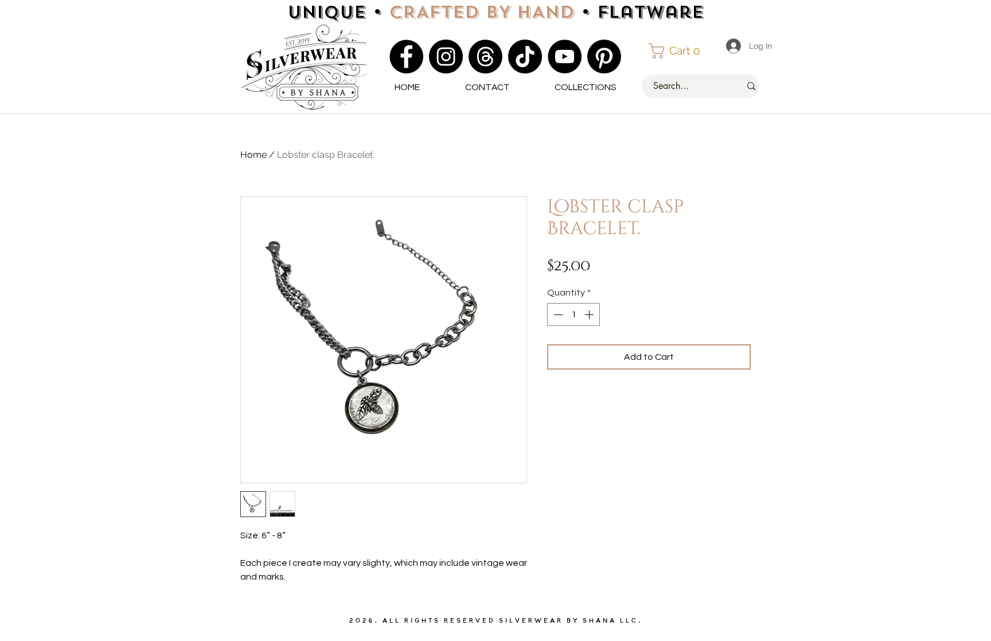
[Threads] (485, 56)
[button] (680, 51)
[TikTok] (525, 56)
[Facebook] (406, 56)
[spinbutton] (573, 314)
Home (253, 154)
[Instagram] (446, 56)
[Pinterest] (604, 56)
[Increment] (590, 314)
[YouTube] (565, 56)
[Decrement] (557, 314)
